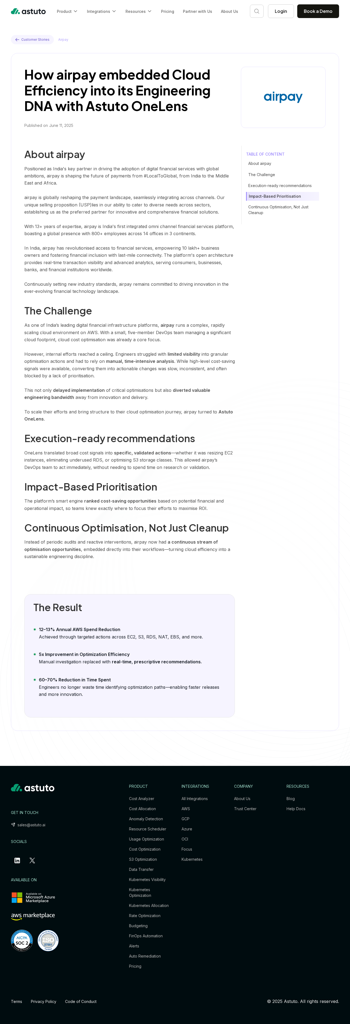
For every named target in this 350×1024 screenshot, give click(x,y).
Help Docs (296, 808)
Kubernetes (192, 859)
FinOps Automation (146, 935)
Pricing (167, 11)
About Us (229, 11)
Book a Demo (318, 11)
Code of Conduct (81, 1001)
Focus (187, 849)
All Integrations (195, 798)
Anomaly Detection (146, 818)
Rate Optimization (145, 915)
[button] (67, 11)
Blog (291, 798)
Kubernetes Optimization (140, 892)
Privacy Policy (43, 1001)
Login (281, 11)
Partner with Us (197, 11)
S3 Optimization (143, 859)
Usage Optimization (146, 839)
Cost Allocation (142, 808)
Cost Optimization (145, 849)
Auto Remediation (145, 956)
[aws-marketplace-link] (33, 916)
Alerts (134, 946)
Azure (187, 829)
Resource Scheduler (147, 829)
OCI (185, 839)
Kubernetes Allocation (149, 905)
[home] (28, 11)
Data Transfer (141, 869)
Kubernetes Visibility (147, 879)
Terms (16, 1001)
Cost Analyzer (141, 798)
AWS (186, 808)
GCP (185, 818)
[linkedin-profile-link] (18, 860)
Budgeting (138, 925)
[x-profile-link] (33, 860)
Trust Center (245, 808)
